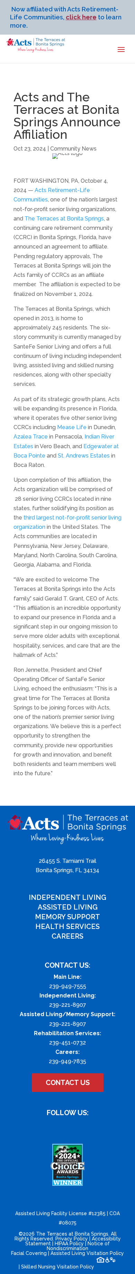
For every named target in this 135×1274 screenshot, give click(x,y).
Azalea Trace (31, 436)
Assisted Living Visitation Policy (87, 1253)
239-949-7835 (67, 1061)
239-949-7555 (67, 986)
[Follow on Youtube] (74, 1128)
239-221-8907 (67, 1005)
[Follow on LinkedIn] (88, 1128)
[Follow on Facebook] (46, 1128)
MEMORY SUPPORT (67, 917)
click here (81, 17)
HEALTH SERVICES (67, 926)
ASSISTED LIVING (68, 907)
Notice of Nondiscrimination (78, 1246)
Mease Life (72, 427)
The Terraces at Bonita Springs (64, 218)
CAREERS (67, 936)
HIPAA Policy (69, 1243)
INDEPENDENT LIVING (67, 897)
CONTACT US (68, 1082)
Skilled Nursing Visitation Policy (57, 1267)
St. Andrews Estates (84, 455)
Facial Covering (29, 1253)
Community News (73, 148)
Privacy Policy (71, 1238)
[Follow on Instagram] (60, 1128)
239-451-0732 (67, 1042)
